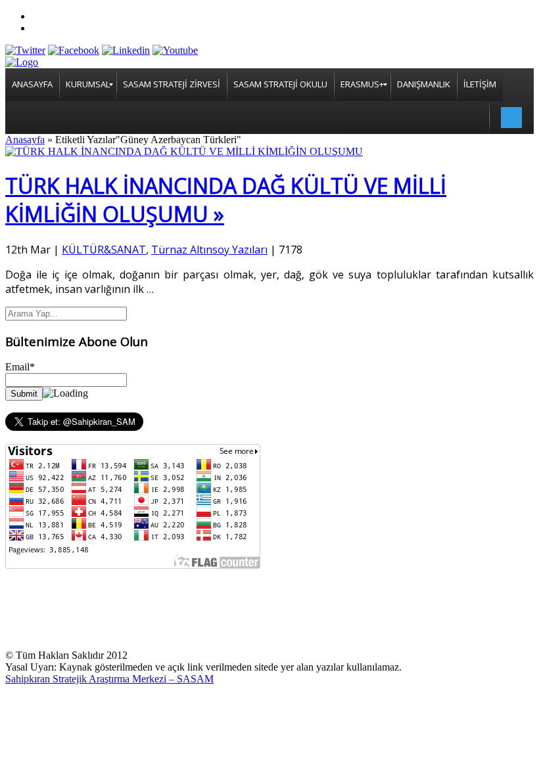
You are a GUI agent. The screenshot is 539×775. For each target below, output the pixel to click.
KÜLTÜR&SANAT (104, 249)
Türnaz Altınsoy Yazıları (209, 249)
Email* (20, 366)
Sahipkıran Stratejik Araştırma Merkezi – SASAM (109, 678)
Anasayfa (25, 139)
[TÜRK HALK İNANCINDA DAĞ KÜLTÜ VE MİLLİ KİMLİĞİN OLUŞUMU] (184, 151)
